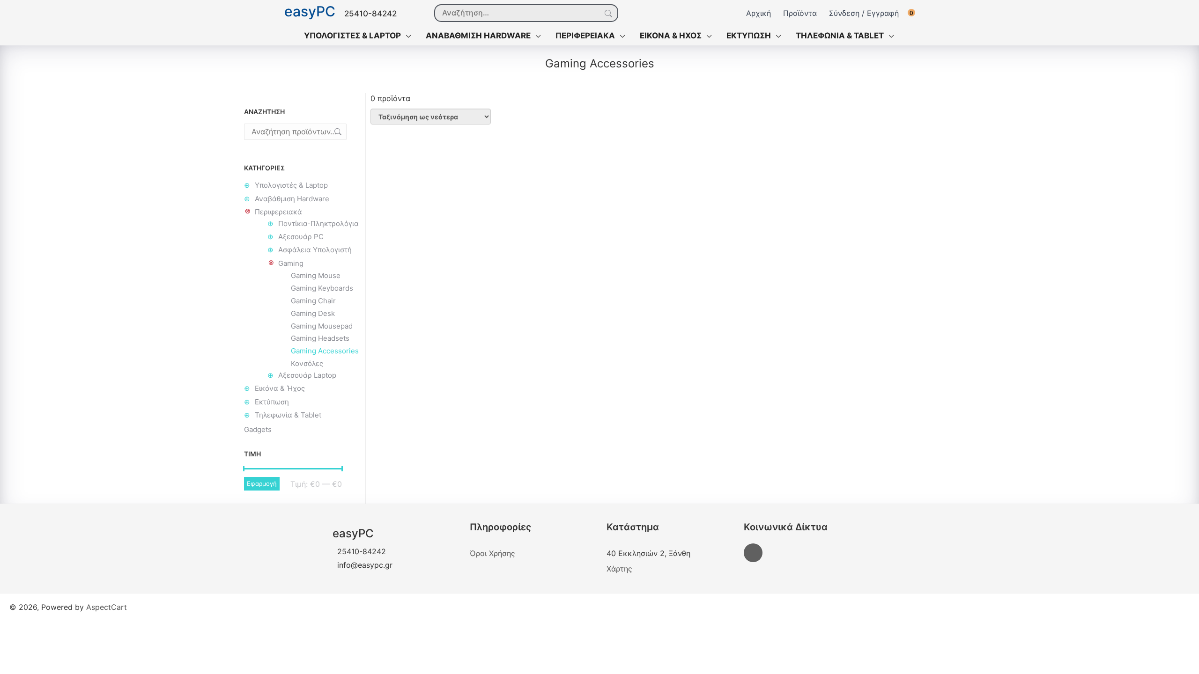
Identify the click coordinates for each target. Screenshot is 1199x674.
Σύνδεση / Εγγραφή (864, 13)
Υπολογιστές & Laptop (291, 185)
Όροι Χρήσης (492, 553)
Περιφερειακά (278, 211)
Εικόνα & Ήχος (280, 388)
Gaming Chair (313, 300)
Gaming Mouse (315, 275)
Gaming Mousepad (322, 326)
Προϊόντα (800, 13)
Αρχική (758, 13)
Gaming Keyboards (322, 288)
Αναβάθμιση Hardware (292, 198)
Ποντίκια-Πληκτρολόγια (318, 223)
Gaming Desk (313, 313)
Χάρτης (619, 568)
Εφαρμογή (262, 483)
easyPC (309, 12)
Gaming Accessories (325, 350)
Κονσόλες (307, 363)
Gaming (290, 263)
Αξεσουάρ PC (301, 236)
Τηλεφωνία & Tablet (288, 414)
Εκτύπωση (272, 401)
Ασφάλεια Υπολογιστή (315, 249)
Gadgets (258, 429)
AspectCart (106, 607)
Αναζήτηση (607, 13)
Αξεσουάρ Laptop (307, 375)
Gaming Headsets (320, 338)
